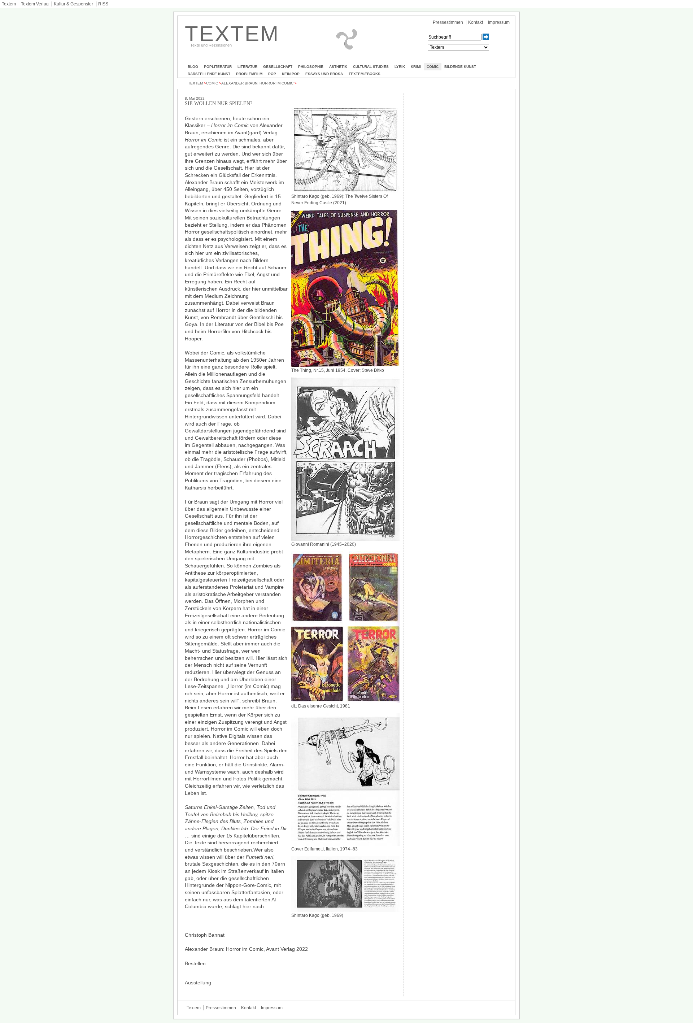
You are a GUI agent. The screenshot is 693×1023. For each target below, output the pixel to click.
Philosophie (310, 67)
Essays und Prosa (324, 74)
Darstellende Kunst (209, 74)
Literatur (247, 67)
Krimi (416, 67)
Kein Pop (291, 74)
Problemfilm (249, 74)
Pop (272, 74)
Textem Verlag (35, 3)
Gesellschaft (277, 67)
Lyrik (400, 67)
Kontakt (475, 22)
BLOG (193, 67)
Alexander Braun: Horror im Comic (257, 83)
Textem (9, 3)
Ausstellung (198, 982)
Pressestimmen (448, 22)
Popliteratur (218, 67)
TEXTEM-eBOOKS (364, 74)
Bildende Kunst (460, 67)
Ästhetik (338, 67)
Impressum (499, 22)
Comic (433, 67)
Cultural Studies (371, 67)
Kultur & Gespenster (73, 3)
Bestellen (195, 963)
